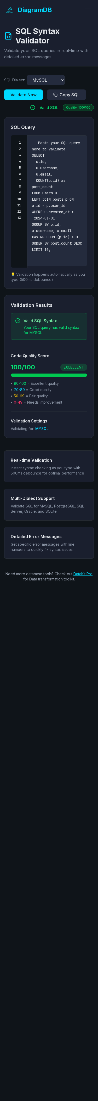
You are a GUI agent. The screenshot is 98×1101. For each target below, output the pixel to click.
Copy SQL (70, 94)
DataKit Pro (83, 574)
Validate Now (23, 94)
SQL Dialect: (14, 80)
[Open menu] (88, 10)
